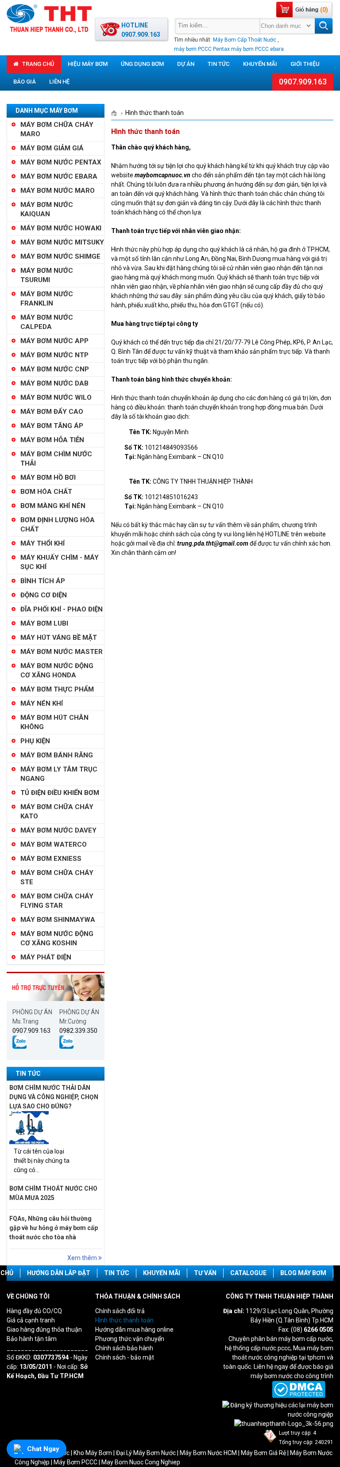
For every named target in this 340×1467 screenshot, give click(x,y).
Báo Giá (24, 81)
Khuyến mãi (260, 64)
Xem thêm (82, 1257)
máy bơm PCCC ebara (257, 49)
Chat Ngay (43, 1449)
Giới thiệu (305, 64)
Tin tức (219, 64)
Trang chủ (37, 64)
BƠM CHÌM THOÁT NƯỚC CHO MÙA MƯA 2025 (53, 1193)
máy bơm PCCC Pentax (202, 49)
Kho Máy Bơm (92, 1452)
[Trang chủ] (117, 112)
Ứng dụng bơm (142, 64)
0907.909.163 (303, 81)
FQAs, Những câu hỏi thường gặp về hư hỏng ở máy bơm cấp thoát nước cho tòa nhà (53, 1228)
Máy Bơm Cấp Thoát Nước (244, 40)
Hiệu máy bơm (88, 64)
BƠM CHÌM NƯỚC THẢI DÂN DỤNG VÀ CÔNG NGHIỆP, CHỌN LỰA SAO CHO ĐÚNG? (53, 1097)
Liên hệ (59, 81)
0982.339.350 (78, 1030)
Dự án (185, 64)
